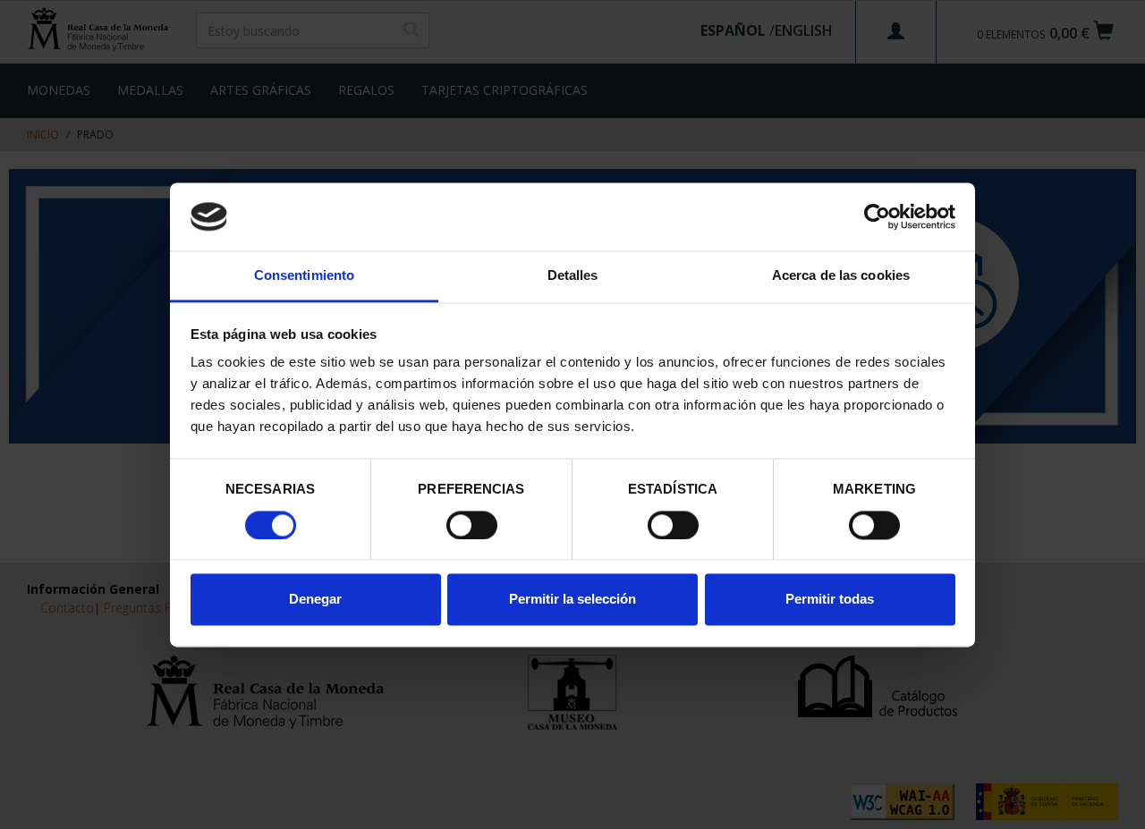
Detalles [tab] (572, 275)
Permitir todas (829, 599)
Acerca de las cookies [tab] (841, 275)
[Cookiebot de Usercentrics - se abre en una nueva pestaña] (877, 216)
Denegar (315, 599)
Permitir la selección (572, 599)
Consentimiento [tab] (304, 275)
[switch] (471, 525)
